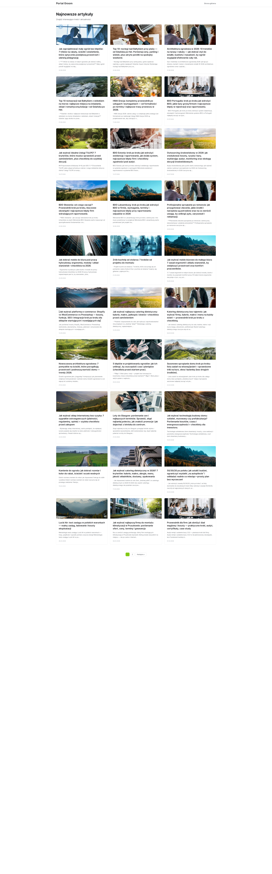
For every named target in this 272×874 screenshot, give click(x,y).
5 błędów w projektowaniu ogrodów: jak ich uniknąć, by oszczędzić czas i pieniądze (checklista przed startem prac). (135, 366)
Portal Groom (64, 3)
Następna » (141, 554)
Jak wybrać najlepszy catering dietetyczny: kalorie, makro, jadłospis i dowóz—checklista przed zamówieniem (136, 314)
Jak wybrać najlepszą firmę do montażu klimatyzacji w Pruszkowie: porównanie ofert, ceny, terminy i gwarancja (133, 525)
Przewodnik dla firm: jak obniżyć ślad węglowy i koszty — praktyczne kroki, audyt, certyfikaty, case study (190, 525)
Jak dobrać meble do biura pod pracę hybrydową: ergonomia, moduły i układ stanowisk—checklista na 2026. (78, 263)
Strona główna (210, 3)
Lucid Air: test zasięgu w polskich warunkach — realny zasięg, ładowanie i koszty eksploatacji (82, 525)
